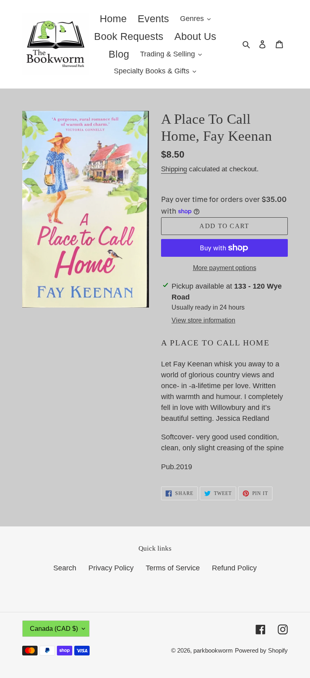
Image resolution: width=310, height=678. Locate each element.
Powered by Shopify (261, 650)
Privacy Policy (111, 568)
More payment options (224, 267)
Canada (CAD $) (54, 628)
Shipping (174, 169)
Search (64, 568)
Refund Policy (234, 568)
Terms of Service (173, 568)
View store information (203, 320)
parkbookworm (213, 650)
